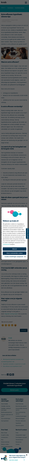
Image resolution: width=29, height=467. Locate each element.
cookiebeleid (6, 244)
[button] (27, 233)
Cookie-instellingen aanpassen (14, 256)
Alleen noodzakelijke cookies (14, 253)
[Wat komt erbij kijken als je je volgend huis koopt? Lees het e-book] (1, 455)
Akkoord (14, 249)
